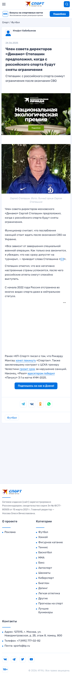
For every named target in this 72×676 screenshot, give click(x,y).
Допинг (43, 588)
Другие (43, 598)
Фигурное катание (50, 542)
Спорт (5, 22)
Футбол (15, 22)
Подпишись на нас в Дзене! (36, 385)
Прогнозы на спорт (50, 603)
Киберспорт (46, 577)
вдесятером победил (41, 373)
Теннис (43, 547)
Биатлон (43, 583)
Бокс (41, 562)
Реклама (10, 532)
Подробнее (59, 14)
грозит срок (27, 369)
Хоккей (43, 537)
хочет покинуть (26, 360)
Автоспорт (45, 567)
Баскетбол (45, 552)
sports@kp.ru (22, 645)
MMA (41, 557)
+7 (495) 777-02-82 (28, 640)
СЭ (62, 259)
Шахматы (44, 572)
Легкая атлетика (49, 593)
